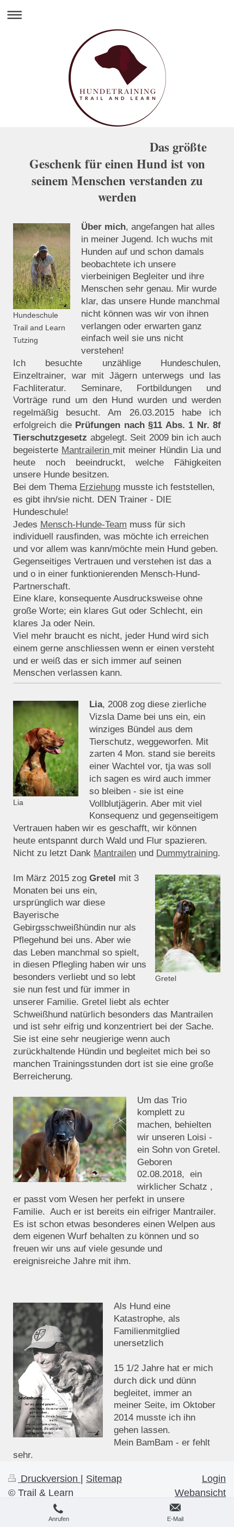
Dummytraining (187, 853)
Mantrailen (115, 853)
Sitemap (104, 1478)
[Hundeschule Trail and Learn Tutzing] (41, 266)
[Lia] (45, 748)
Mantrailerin (87, 450)
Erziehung (99, 487)
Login (214, 1478)
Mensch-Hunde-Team (83, 524)
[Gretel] (187, 923)
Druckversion (49, 1478)
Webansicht (200, 1492)
